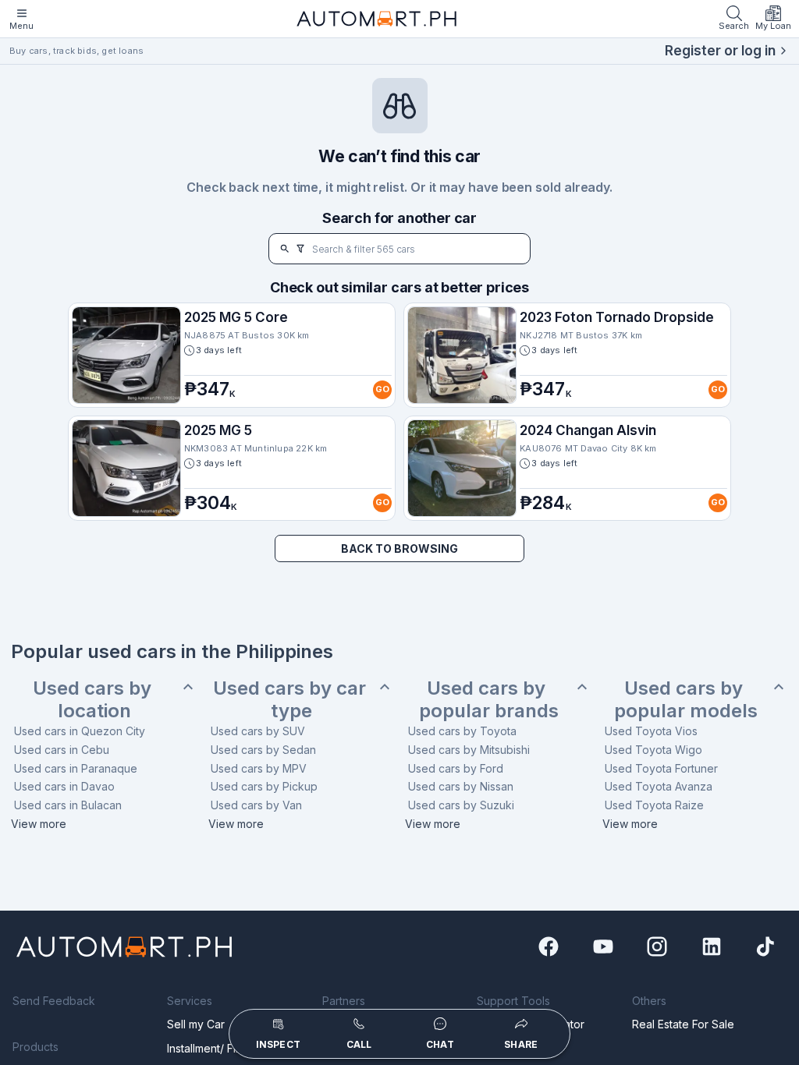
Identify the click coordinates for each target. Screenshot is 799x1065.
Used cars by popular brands (489, 700)
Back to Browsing (399, 548)
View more (38, 823)
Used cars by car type (292, 700)
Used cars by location (94, 700)
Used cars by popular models (686, 700)
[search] (284, 249)
